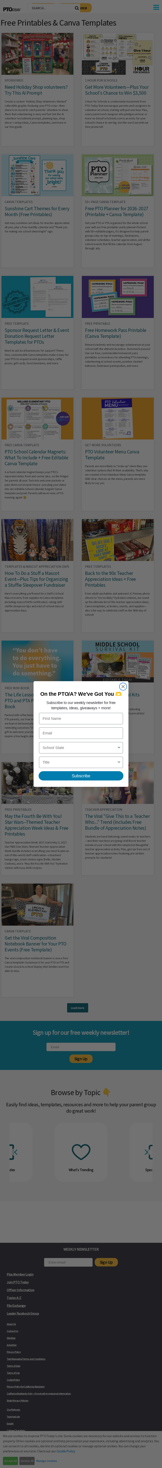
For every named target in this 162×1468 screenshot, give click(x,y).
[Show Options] (119, 747)
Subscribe (81, 776)
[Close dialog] (123, 686)
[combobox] (80, 747)
